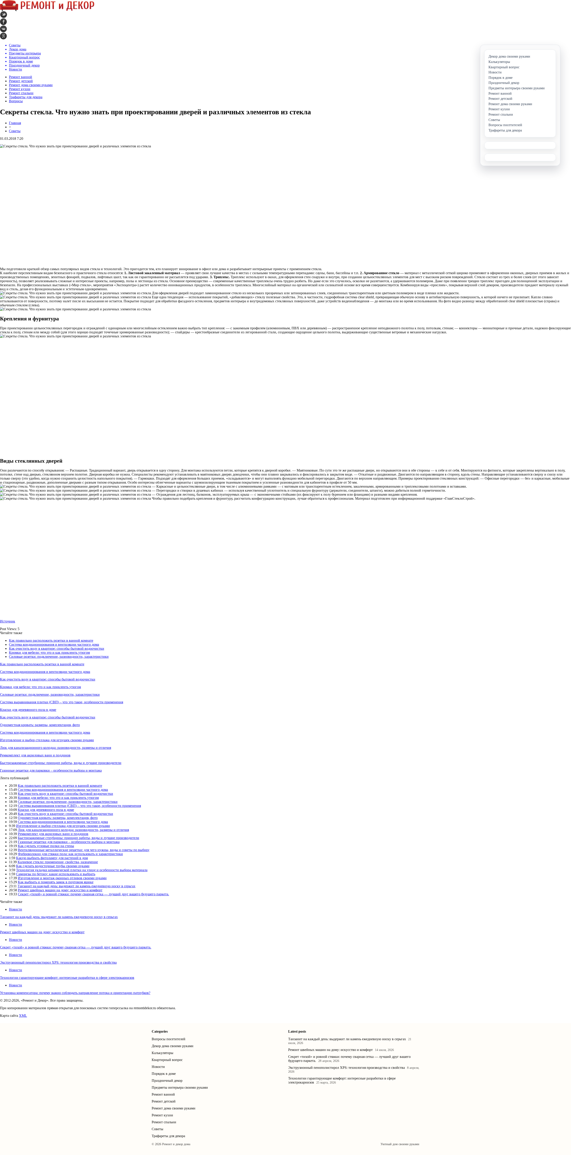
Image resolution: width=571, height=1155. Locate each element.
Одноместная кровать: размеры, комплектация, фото (40, 725)
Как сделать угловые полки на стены (46, 846)
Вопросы (16, 101)
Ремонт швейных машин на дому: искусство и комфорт (60, 890)
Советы (15, 131)
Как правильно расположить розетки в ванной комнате (51, 640)
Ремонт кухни (19, 89)
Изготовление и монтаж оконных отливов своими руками (62, 878)
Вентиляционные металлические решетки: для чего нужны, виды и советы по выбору (83, 850)
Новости (15, 909)
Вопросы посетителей (168, 1039)
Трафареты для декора (25, 97)
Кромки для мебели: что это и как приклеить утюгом (49, 652)
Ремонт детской (21, 81)
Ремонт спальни (21, 93)
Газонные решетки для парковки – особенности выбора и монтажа (51, 770)
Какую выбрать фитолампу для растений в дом (52, 858)
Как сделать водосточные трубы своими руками (52, 866)
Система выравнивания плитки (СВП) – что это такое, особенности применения (61, 702)
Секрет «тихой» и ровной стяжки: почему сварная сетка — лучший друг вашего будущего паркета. (93, 894)
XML (23, 1015)
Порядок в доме (164, 1074)
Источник (7, 621)
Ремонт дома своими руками (31, 85)
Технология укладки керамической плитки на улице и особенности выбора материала (81, 870)
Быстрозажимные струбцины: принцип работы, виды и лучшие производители (60, 763)
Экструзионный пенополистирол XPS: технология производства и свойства (58, 962)
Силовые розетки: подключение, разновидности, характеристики (59, 656)
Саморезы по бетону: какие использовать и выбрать (55, 874)
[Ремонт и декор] (47, 10)
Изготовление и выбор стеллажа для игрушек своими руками (47, 740)
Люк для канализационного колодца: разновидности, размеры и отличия (55, 748)
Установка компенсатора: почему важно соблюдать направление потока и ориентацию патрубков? (75, 993)
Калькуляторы (162, 1053)
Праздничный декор (167, 1080)
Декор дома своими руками (172, 1046)
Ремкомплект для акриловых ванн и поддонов (35, 755)
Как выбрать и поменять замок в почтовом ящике (55, 882)
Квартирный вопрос (167, 1060)
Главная (15, 123)
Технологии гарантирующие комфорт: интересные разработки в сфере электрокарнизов (67, 978)
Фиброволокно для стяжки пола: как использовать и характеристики (70, 854)
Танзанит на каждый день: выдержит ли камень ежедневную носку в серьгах (76, 886)
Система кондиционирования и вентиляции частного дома (54, 644)
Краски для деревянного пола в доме (28, 710)
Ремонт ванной (20, 77)
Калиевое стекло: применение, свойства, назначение (58, 862)
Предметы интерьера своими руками (180, 1087)
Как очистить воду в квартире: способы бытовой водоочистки (56, 648)
